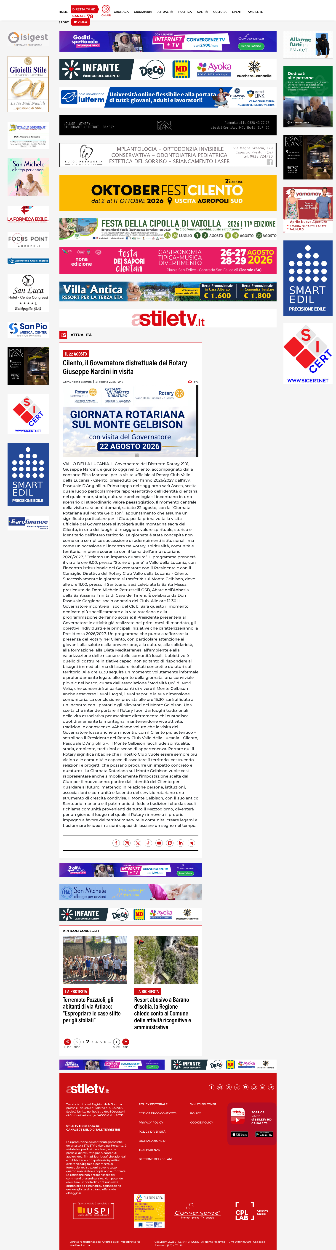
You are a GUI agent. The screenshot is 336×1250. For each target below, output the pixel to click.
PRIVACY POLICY (151, 1122)
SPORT (64, 22)
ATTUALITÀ (165, 11)
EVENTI (237, 11)
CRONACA (121, 11)
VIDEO (82, 22)
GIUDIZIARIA (143, 11)
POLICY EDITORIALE (153, 1104)
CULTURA (220, 11)
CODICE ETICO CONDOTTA (158, 1113)
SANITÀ (202, 11)
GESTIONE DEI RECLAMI (156, 1159)
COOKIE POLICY (201, 1122)
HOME (63, 11)
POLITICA (185, 11)
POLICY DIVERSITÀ (152, 1131)
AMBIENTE (255, 11)
